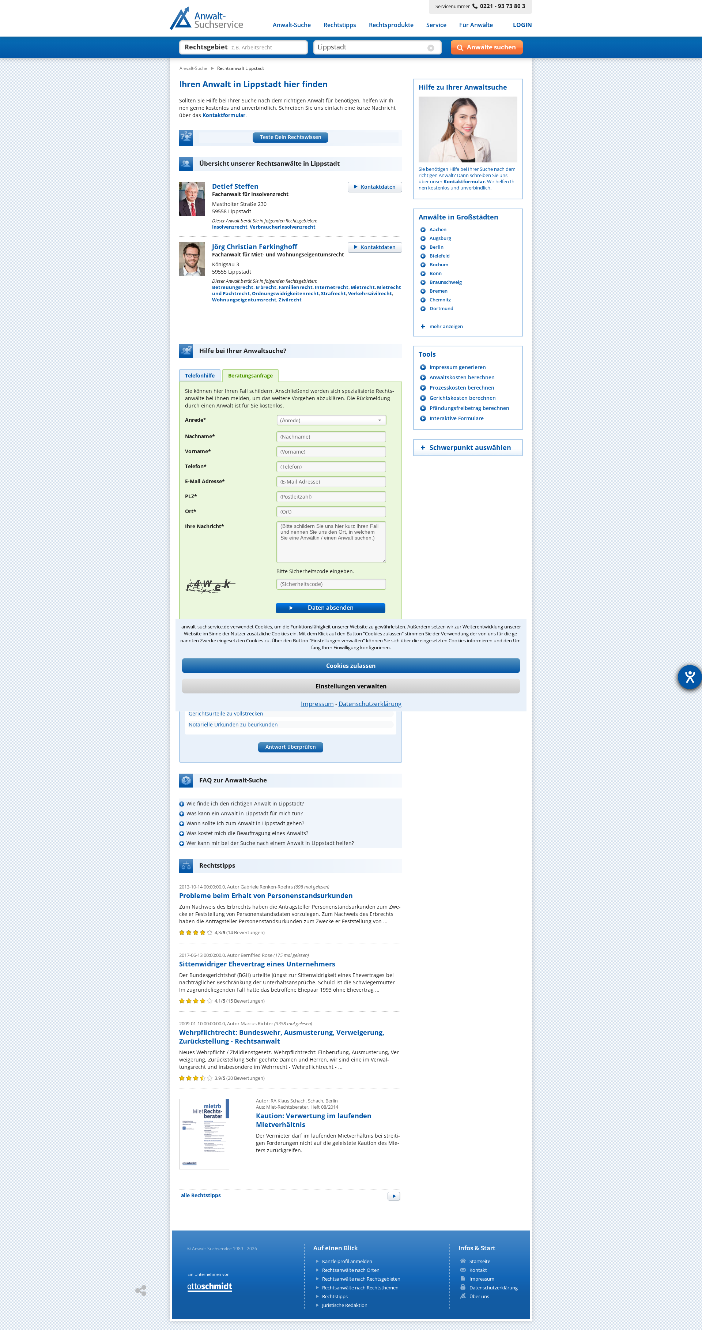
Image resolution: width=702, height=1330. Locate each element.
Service (436, 25)
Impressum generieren (458, 367)
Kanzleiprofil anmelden (347, 1261)
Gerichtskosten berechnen (463, 397)
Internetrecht (331, 287)
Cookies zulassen (351, 666)
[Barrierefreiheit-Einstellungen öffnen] (690, 677)
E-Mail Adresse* (205, 481)
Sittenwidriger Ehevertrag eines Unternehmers (257, 963)
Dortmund (441, 308)
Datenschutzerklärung (370, 703)
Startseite (479, 1261)
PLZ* (191, 496)
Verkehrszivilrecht (370, 293)
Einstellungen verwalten (351, 686)
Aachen (438, 229)
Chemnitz (440, 300)
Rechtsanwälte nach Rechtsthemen (360, 1287)
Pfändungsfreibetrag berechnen (469, 408)
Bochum (439, 265)
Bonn (436, 273)
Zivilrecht (290, 299)
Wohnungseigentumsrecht (244, 299)
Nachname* (200, 436)
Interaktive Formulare (457, 418)
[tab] (199, 375)
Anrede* (195, 419)
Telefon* (196, 466)
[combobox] (331, 420)
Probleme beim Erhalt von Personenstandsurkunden (266, 895)
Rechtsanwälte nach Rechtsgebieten (361, 1279)
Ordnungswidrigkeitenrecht (285, 293)
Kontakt (478, 1270)
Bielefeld (440, 256)
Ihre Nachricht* (204, 526)
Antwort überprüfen (290, 746)
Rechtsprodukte (391, 25)
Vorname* (198, 451)
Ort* (190, 511)
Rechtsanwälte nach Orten (351, 1270)
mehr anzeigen (446, 326)
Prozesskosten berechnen (462, 387)
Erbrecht (266, 287)
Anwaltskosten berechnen (462, 377)
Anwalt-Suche (292, 25)
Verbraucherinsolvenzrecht (283, 226)
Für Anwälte (476, 25)
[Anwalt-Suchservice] (210, 20)
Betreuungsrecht (232, 287)
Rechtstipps (340, 25)
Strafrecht (333, 293)
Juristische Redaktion (344, 1305)
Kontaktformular (224, 115)
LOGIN (522, 25)
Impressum (317, 703)
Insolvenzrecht (230, 226)
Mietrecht (363, 287)
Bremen (439, 291)
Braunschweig (446, 282)
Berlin (437, 247)
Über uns (479, 1296)
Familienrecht (296, 287)
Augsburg (440, 238)
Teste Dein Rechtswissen (290, 137)
